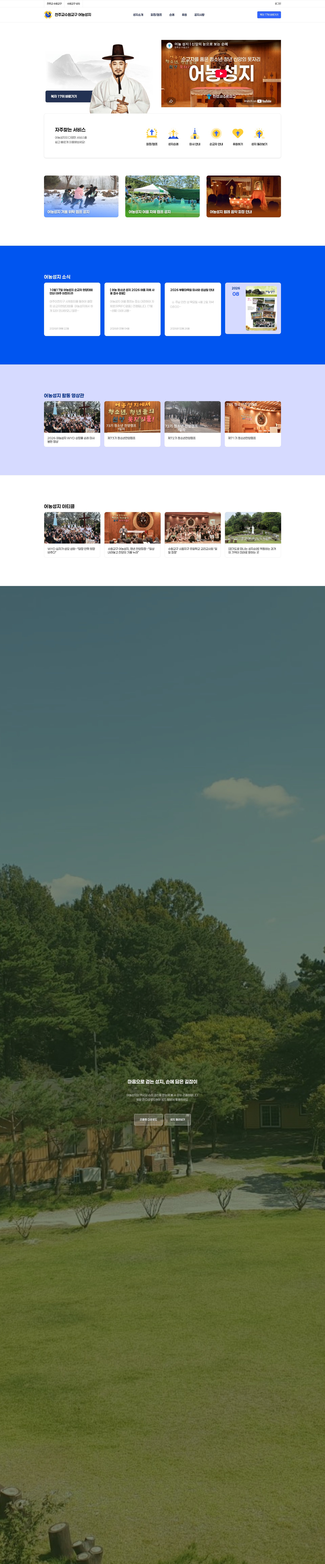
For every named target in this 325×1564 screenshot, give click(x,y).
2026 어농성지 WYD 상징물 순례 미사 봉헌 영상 (71, 439)
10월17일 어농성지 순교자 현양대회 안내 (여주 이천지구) (71, 291)
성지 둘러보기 (177, 1119)
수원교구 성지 (73, 3)
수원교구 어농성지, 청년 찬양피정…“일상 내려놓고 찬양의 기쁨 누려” (131, 550)
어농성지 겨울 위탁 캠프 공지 (68, 212)
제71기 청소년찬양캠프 (242, 438)
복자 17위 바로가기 (269, 14)
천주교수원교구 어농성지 (73, 14)
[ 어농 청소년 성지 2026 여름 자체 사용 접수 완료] (132, 291)
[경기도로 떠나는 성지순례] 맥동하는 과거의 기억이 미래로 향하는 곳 (252, 550)
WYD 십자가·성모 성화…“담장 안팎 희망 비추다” (71, 550)
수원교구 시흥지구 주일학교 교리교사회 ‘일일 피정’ (192, 550)
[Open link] (99, 76)
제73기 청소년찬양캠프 (121, 438)
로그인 (278, 3)
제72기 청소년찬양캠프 (182, 438)
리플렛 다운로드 (148, 1119)
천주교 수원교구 (54, 3)
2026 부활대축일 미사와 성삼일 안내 (192, 290)
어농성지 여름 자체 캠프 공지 (150, 212)
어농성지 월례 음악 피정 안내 (231, 212)
